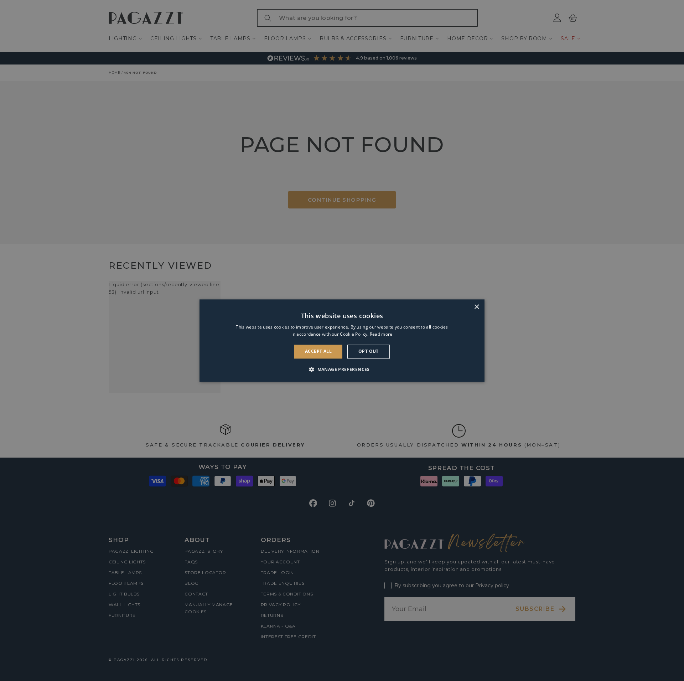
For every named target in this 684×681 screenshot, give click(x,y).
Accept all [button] (318, 352)
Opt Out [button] (368, 352)
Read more (381, 334)
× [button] (476, 307)
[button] (342, 369)
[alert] (342, 340)
